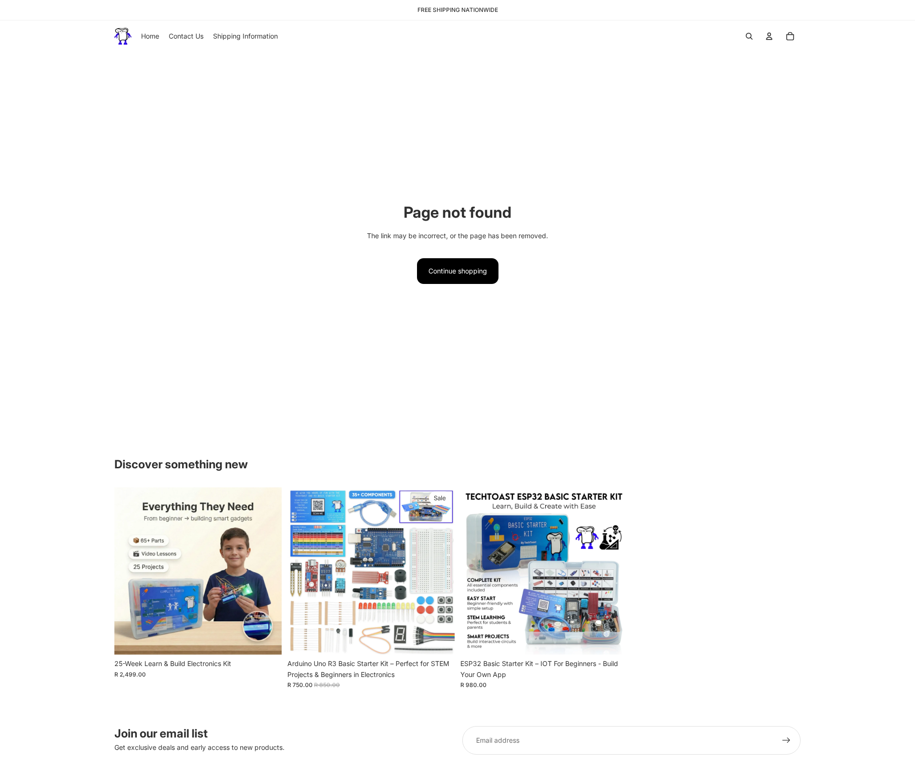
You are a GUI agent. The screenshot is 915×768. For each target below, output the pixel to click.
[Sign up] (786, 740)
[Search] (749, 36)
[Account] (769, 36)
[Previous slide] (128, 571)
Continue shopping (457, 271)
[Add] (266, 640)
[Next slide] (267, 571)
